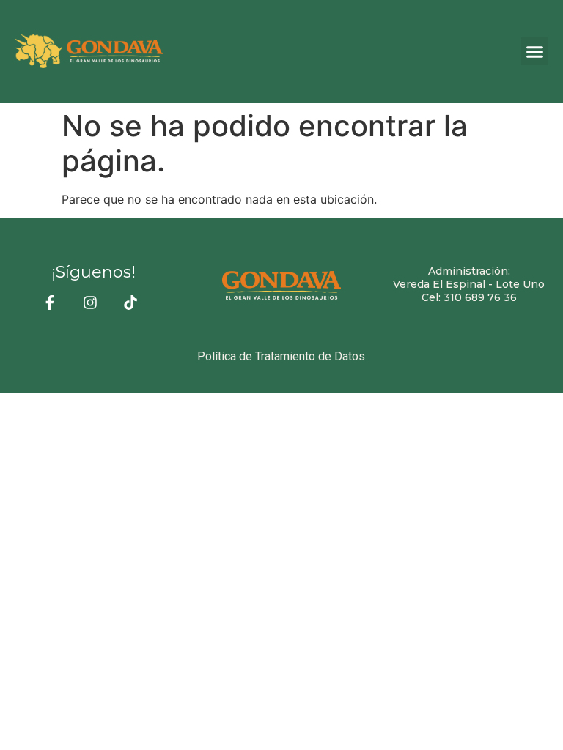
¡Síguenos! (93, 272)
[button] (535, 51)
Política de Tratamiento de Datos (281, 356)
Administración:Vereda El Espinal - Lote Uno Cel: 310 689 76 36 (469, 284)
